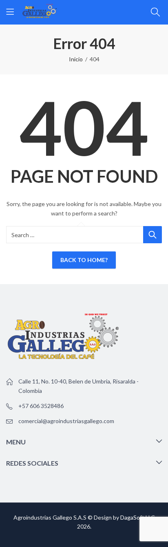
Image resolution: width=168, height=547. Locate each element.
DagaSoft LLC (137, 517)
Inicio (76, 59)
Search (152, 234)
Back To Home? (84, 259)
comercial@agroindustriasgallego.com (66, 420)
